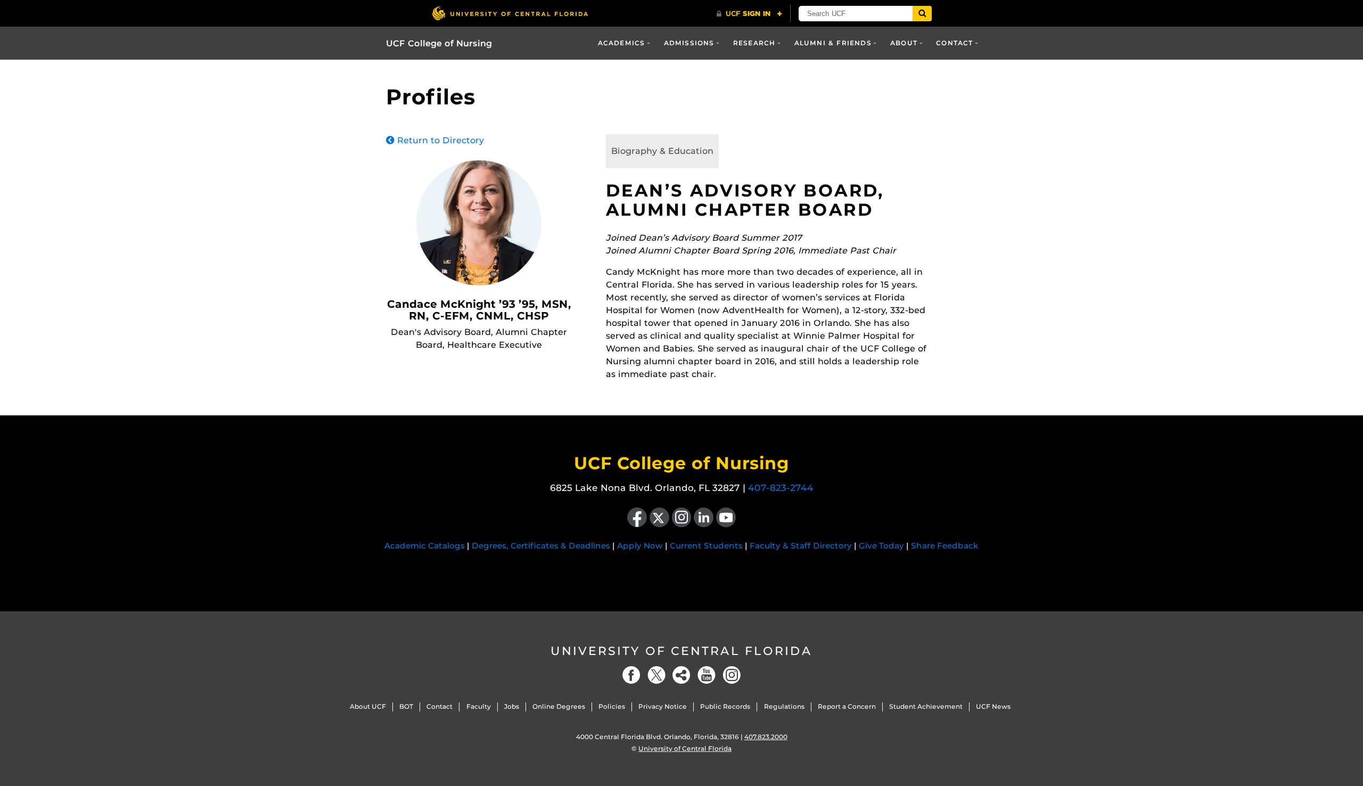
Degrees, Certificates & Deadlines (541, 546)
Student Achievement (926, 706)
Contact (954, 43)
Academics (621, 43)
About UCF (368, 706)
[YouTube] (706, 675)
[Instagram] (731, 675)
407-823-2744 (781, 487)
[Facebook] (631, 675)
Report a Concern (847, 706)
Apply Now (640, 546)
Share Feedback (945, 546)
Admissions (689, 43)
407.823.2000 (765, 737)
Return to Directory (439, 140)
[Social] (681, 675)
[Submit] (922, 13)
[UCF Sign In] (749, 14)
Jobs (511, 706)
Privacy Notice (662, 706)
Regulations (784, 706)
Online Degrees (558, 706)
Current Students (706, 546)
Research (754, 43)
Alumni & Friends (833, 43)
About (903, 43)
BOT (406, 706)
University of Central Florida (681, 651)
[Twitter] (656, 675)
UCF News (993, 706)
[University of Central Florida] (510, 13)
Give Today (881, 546)
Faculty (478, 706)
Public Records (725, 706)
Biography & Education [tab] (662, 151)
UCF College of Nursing (439, 43)
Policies (611, 706)
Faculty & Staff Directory (801, 546)
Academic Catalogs (424, 546)
